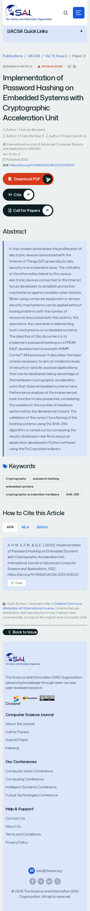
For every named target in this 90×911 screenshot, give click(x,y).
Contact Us (15, 818)
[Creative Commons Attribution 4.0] (47, 697)
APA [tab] (10, 527)
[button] (78, 13)
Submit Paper (17, 739)
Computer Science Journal (30, 714)
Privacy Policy (17, 842)
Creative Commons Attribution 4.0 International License (42, 605)
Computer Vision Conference (29, 771)
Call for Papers (17, 731)
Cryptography (16, 479)
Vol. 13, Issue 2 (56, 55)
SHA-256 (72, 494)
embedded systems (20, 486)
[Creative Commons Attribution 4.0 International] (72, 66)
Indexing (12, 747)
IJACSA (34, 55)
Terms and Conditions (23, 834)
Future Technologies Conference (32, 795)
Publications (13, 55)
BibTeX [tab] (42, 527)
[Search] (65, 12)
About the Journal (20, 723)
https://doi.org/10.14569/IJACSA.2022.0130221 (42, 165)
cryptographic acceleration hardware (32, 494)
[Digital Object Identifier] (30, 697)
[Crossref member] (13, 699)
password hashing (46, 479)
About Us (13, 826)
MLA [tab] (25, 527)
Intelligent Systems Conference (31, 787)
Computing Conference (25, 779)
